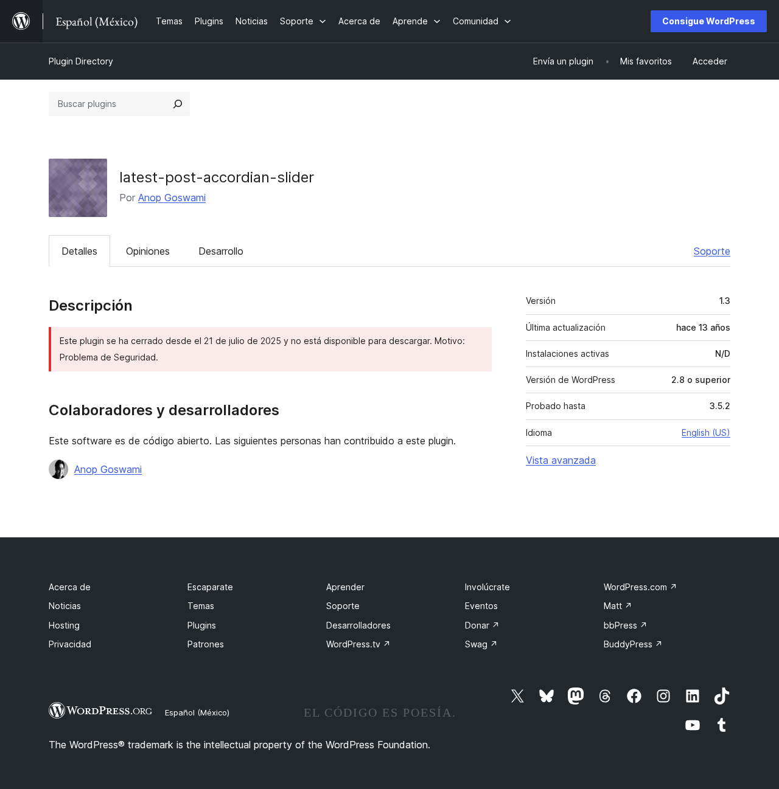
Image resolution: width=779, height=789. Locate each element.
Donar (482, 625)
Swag (481, 644)
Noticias (65, 606)
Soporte (712, 251)
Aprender (345, 587)
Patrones (205, 644)
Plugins (201, 625)
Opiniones (148, 251)
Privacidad (70, 644)
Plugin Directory (81, 61)
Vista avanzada (561, 460)
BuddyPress (633, 644)
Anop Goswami (172, 197)
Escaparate (210, 587)
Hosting (64, 625)
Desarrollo (220, 251)
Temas (200, 606)
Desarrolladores (358, 625)
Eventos (481, 606)
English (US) (706, 432)
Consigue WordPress (708, 21)
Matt (618, 606)
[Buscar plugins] (178, 104)
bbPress (626, 625)
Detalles (79, 251)
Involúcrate (487, 587)
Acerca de (70, 587)
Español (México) (197, 712)
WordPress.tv (358, 644)
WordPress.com (640, 587)
